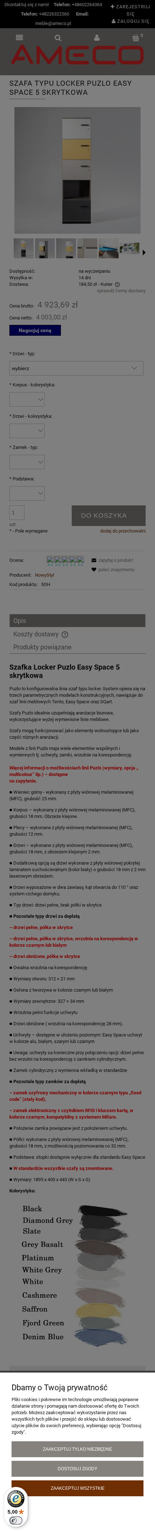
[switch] (15, 1520)
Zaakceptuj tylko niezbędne (77, 1449)
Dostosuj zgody (77, 1468)
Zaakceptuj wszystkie (78, 1488)
